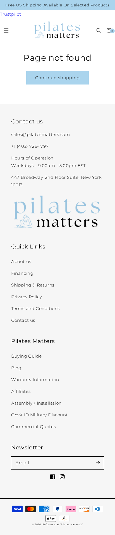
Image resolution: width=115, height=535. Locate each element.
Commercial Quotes (33, 426)
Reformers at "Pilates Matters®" (62, 524)
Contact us (23, 320)
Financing (22, 273)
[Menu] (6, 30)
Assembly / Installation (36, 403)
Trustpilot (10, 14)
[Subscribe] (98, 463)
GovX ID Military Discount (39, 414)
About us (21, 261)
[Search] (99, 30)
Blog (16, 367)
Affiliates (21, 391)
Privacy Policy (26, 296)
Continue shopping (57, 77)
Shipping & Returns (32, 285)
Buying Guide (26, 356)
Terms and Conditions (35, 308)
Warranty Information (35, 379)
